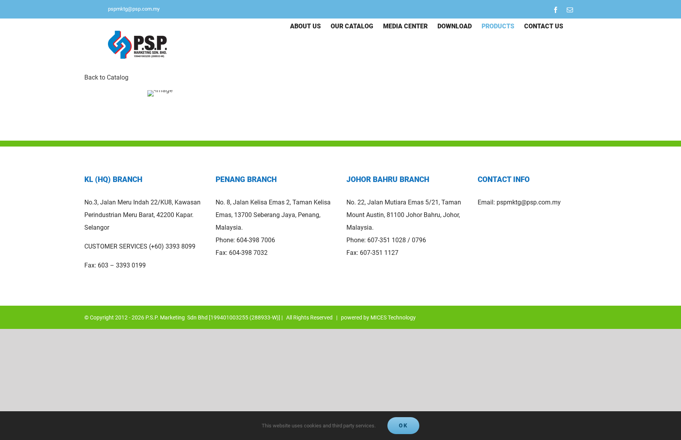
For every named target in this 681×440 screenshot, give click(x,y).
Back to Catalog (106, 77)
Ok (403, 425)
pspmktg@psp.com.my (134, 9)
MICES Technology (393, 317)
